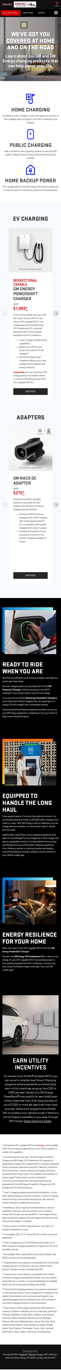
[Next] (56, 314)
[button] (11, 13)
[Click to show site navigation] (56, 13)
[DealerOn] (30, 1351)
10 (18, 1095)
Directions (28, 13)
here (42, 1145)
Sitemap (32, 1354)
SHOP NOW (30, 391)
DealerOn (23, 1354)
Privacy (40, 1354)
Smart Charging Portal (37, 1121)
